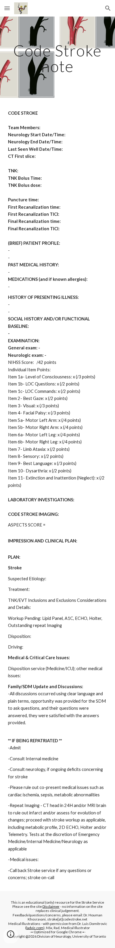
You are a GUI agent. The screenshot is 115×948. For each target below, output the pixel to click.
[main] (57, 58)
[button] (7, 8)
